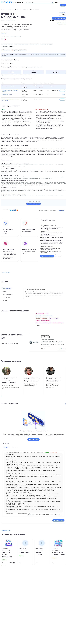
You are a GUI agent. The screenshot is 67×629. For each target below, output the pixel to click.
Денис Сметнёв (11, 20)
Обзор (63, 94)
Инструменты (6, 297)
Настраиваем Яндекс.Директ (58, 554)
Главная (3, 9)
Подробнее (60, 348)
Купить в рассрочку (61, 23)
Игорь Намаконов (31, 381)
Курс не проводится (59, 18)
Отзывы (8, 272)
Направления (11, 9)
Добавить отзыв (33, 439)
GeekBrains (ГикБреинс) (45, 336)
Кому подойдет (6, 288)
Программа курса (7, 294)
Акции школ (58, 2)
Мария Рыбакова (53, 381)
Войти (63, 5)
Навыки (4, 300)
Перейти (62, 90)
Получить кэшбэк (62, 25)
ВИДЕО (63, 39)
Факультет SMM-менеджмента (8, 554)
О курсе (3, 272)
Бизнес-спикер (39, 553)
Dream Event (24, 552)
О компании (14, 447)
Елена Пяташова (9, 382)
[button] (65, 397)
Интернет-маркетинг (22, 9)
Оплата (4, 291)
